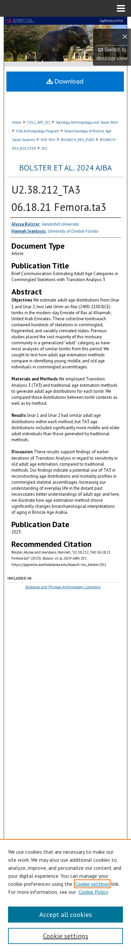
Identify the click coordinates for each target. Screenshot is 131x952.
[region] (65, 895)
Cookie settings (92, 883)
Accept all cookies (65, 914)
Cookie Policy (93, 891)
